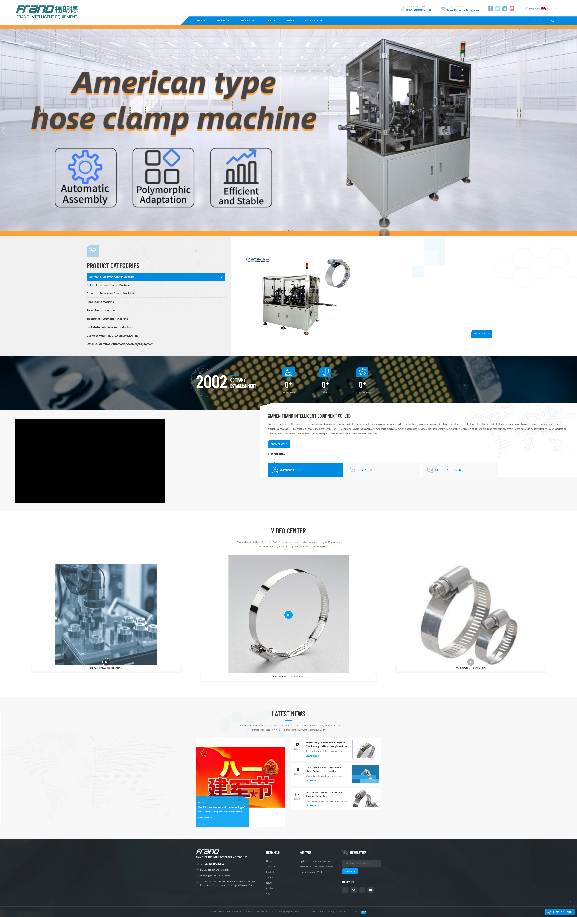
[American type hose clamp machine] (470, 615)
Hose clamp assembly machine (288, 676)
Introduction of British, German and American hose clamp (324, 794)
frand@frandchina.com (463, 10)
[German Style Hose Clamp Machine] (409, 296)
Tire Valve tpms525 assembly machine (106, 668)
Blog (268, 894)
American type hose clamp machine (471, 668)
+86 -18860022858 (222, 875)
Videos (270, 21)
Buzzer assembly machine (312, 872)
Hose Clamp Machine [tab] (100, 302)
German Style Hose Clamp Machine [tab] (111, 277)
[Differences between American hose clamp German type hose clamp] (365, 778)
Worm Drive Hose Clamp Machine (316, 866)
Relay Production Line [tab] (101, 310)
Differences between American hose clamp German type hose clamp (324, 769)
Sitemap (306, 912)
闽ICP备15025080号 (291, 912)
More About (278, 444)
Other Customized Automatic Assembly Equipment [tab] (120, 344)
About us (222, 21)
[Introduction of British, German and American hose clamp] (365, 804)
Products (247, 21)
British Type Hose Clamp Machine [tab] (108, 285)
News (290, 21)
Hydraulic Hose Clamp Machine (315, 861)
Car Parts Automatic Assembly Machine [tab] (112, 335)
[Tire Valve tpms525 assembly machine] (106, 615)
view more (311, 756)
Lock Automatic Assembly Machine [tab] (110, 327)
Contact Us (313, 21)
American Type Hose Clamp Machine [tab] (110, 293)
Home (201, 21)
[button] (284, 230)
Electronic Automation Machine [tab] (107, 319)
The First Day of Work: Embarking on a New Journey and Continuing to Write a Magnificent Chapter (326, 745)
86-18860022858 (418, 10)
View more (480, 334)
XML (314, 912)
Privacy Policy (325, 912)
